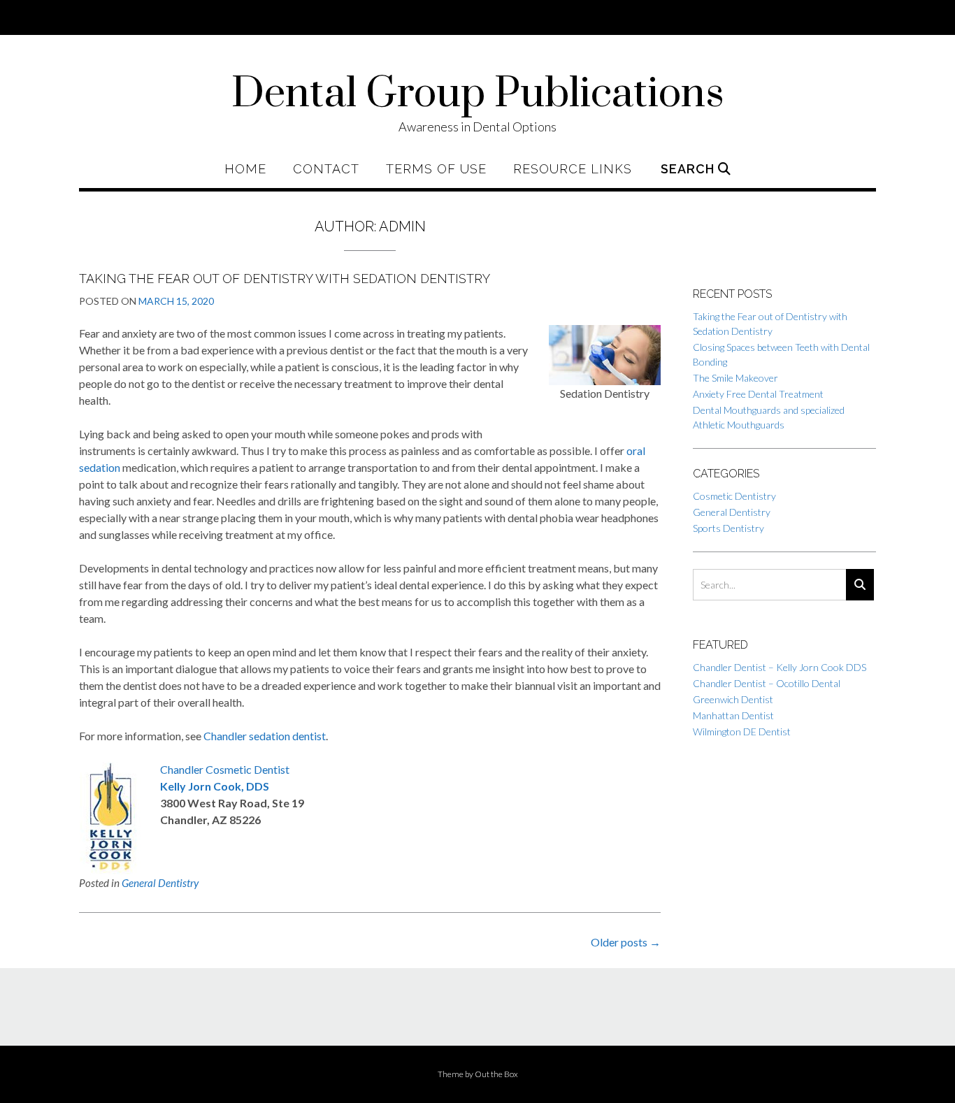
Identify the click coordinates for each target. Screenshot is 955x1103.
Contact (326, 169)
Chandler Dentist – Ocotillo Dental (766, 683)
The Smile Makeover (735, 378)
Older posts (626, 942)
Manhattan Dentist (733, 715)
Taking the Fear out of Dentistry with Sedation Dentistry (284, 278)
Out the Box (496, 1074)
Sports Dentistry (728, 528)
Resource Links (572, 169)
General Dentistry (160, 883)
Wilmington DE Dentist (742, 731)
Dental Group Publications (477, 94)
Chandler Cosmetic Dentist (224, 769)
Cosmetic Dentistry (734, 496)
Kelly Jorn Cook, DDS (214, 786)
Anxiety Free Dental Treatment (758, 394)
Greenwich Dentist (733, 699)
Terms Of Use (436, 169)
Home (245, 169)
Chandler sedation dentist (264, 735)
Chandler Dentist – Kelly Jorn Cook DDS (779, 667)
